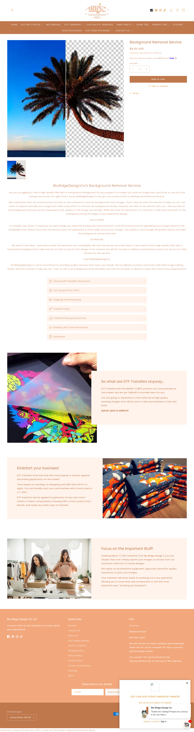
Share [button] (136, 93)
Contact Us (74, 630)
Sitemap (72, 670)
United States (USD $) (20, 717)
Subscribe (114, 691)
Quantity (134, 63)
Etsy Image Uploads (78, 640)
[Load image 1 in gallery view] (16, 170)
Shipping (134, 53)
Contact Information (79, 665)
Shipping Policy (76, 650)
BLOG (71, 675)
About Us (73, 635)
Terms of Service (77, 645)
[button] (12, 10)
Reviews (72, 625)
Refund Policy (75, 655)
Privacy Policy (75, 660)
